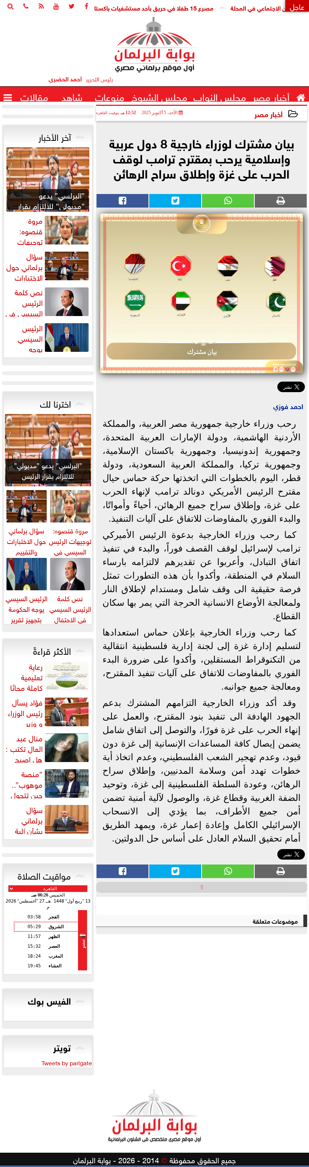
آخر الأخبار (54, 136)
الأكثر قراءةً (52, 650)
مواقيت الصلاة (44, 874)
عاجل (297, 6)
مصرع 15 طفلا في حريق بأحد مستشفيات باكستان (170, 7)
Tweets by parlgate (66, 1062)
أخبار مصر (268, 113)
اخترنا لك (55, 402)
